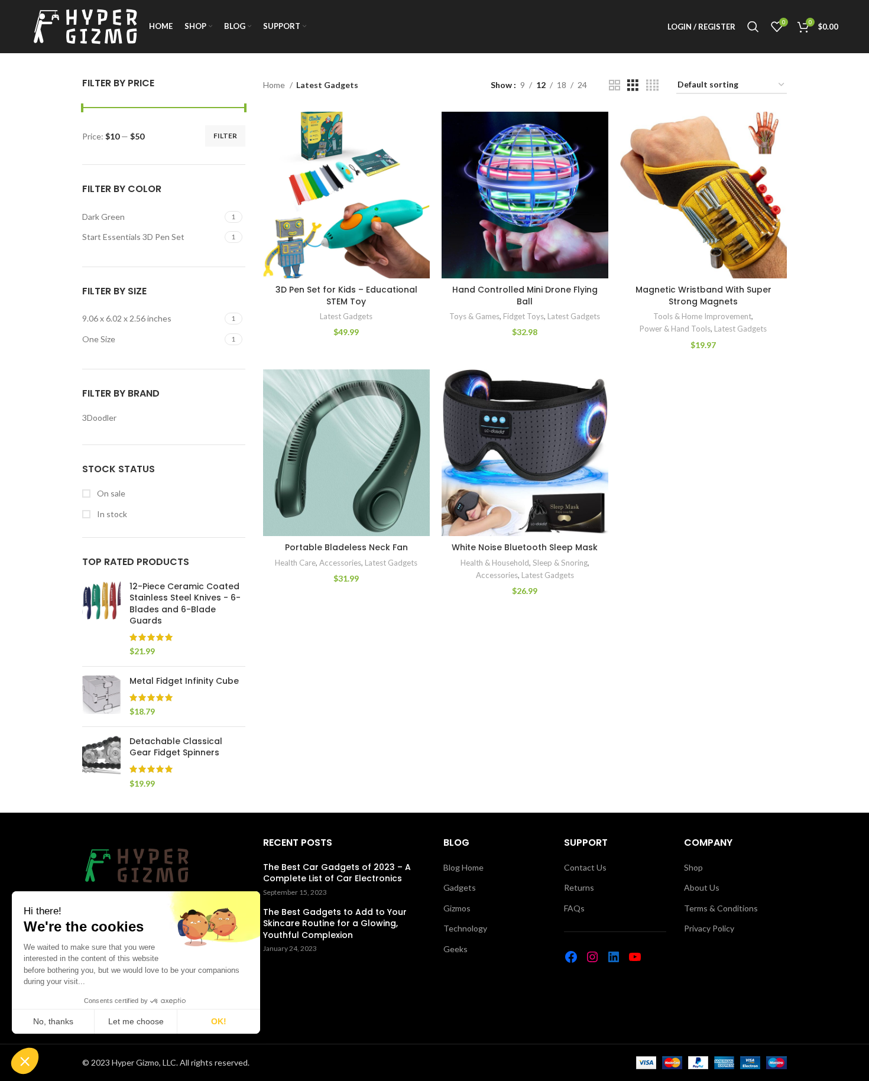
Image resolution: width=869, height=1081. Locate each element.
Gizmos (457, 908)
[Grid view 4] (652, 85)
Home (275, 85)
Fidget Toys (523, 316)
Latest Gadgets (346, 316)
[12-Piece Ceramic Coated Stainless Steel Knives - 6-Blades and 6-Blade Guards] (101, 619)
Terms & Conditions (721, 908)
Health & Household (495, 562)
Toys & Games (474, 316)
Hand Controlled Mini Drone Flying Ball (525, 295)
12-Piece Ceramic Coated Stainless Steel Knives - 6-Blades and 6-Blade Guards (185, 604)
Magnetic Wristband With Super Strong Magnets (703, 295)
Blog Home (463, 867)
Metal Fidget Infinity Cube (184, 681)
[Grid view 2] (614, 85)
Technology (465, 928)
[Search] (753, 26)
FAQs (574, 908)
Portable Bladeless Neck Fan (346, 547)
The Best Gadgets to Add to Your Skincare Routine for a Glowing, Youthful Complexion (335, 924)
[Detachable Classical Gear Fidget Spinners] (101, 762)
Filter (225, 135)
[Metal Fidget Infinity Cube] (101, 697)
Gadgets (459, 887)
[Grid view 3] (632, 85)
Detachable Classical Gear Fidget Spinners (175, 747)
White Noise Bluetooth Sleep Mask (525, 547)
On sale (110, 493)
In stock (111, 514)
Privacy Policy (709, 928)
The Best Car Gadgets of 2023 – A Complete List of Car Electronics (337, 873)
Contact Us (585, 867)
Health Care (295, 562)
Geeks (455, 949)
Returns (579, 887)
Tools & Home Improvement (702, 316)
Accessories (340, 562)
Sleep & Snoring (560, 562)
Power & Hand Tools (675, 328)
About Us (701, 887)
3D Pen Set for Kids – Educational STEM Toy (346, 295)
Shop (693, 867)
